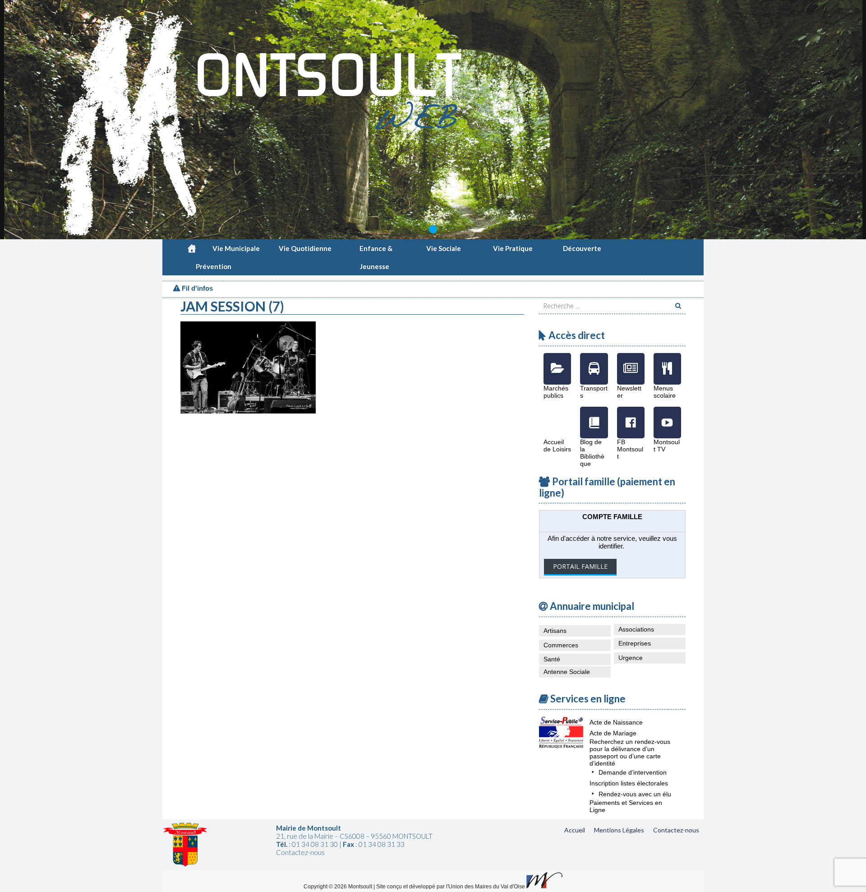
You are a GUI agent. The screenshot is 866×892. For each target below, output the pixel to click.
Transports (594, 362)
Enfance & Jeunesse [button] (375, 250)
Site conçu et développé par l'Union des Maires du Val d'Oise (450, 886)
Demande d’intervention (633, 772)
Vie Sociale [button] (443, 248)
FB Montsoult (631, 416)
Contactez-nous (676, 830)
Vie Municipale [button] (236, 248)
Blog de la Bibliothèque (594, 416)
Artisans (555, 630)
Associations (636, 629)
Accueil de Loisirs (557, 416)
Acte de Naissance (616, 722)
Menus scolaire (667, 362)
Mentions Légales (619, 830)
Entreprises (634, 643)
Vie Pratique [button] (513, 248)
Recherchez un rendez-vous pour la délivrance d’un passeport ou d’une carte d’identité (630, 752)
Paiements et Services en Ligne (626, 806)
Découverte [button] (582, 248)
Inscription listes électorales (629, 783)
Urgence (630, 657)
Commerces (561, 645)
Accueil (574, 830)
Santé (552, 659)
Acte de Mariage (613, 733)
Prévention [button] (213, 266)
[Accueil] (191, 248)
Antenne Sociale (567, 671)
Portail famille (580, 566)
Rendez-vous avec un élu (635, 794)
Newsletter (631, 362)
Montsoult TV (667, 416)
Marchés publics (557, 362)
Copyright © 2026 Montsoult (338, 886)
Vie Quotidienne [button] (305, 248)
